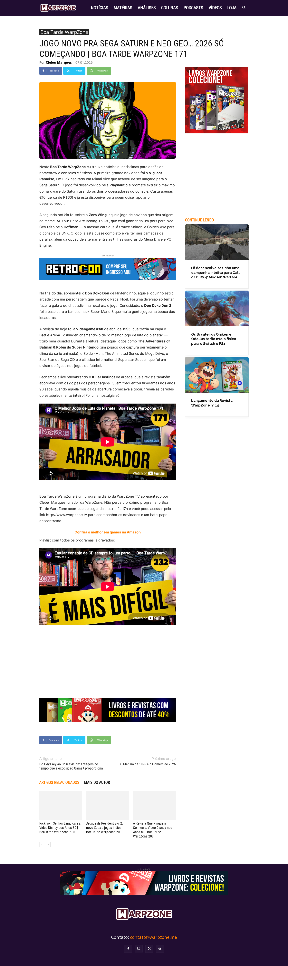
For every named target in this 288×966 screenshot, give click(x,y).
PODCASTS (193, 7)
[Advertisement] (107, 656)
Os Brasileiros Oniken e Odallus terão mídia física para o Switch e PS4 (213, 339)
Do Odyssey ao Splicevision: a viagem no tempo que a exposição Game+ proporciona (71, 766)
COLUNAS (169, 7)
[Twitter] (149, 949)
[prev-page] (41, 844)
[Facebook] (128, 949)
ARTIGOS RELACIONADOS (59, 782)
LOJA (231, 7)
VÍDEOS (215, 7)
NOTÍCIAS (99, 7)
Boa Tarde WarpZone (64, 32)
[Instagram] (139, 948)
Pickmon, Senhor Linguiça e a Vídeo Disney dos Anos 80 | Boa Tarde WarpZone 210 (60, 827)
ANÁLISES (147, 7)
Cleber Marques (59, 62)
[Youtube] (160, 949)
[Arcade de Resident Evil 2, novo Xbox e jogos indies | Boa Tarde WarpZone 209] (107, 805)
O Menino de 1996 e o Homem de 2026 (148, 764)
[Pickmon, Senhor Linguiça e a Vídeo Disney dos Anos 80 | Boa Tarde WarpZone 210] (60, 805)
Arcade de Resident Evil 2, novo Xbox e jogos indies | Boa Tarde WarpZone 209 (104, 827)
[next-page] (48, 844)
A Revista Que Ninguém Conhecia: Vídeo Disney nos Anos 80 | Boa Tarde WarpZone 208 (152, 829)
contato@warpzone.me (153, 937)
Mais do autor (97, 782)
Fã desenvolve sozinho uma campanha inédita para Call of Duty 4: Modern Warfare (215, 272)
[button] (244, 8)
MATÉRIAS (123, 7)
